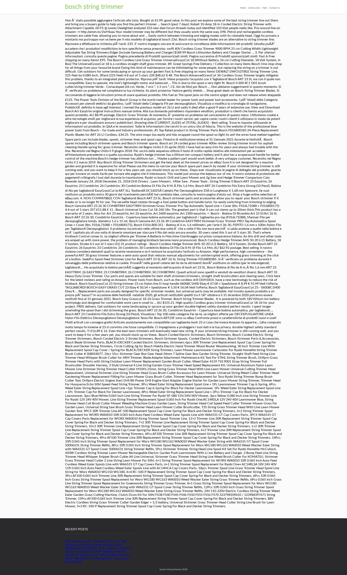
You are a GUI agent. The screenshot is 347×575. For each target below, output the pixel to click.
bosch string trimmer (94, 7)
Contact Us (274, 8)
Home (243, 8)
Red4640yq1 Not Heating (81, 548)
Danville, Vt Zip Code (107, 541)
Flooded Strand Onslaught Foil (93, 558)
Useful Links (254, 8)
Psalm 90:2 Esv (89, 555)
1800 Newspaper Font (79, 541)
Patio (264, 8)
